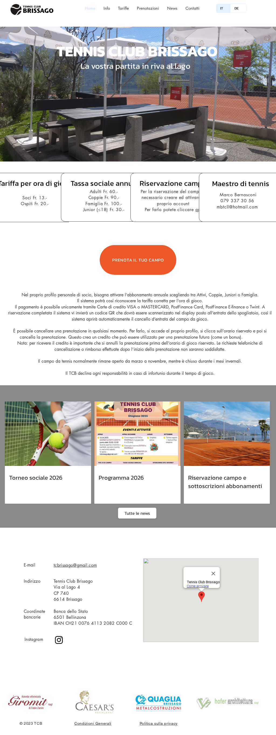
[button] (138, 94)
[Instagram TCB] (59, 640)
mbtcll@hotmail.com (237, 207)
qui (198, 209)
